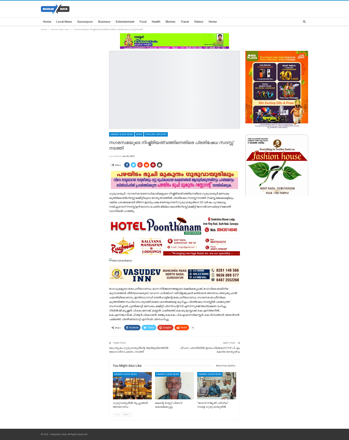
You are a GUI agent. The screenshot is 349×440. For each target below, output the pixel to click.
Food (143, 21)
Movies (170, 21)
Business (104, 21)
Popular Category (156, 134)
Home (47, 21)
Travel (185, 21)
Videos (198, 21)
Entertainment (125, 21)
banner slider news (121, 134)
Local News (64, 21)
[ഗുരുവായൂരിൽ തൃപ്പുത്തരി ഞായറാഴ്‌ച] (132, 385)
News (139, 134)
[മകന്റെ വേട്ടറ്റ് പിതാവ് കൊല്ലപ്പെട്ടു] (174, 385)
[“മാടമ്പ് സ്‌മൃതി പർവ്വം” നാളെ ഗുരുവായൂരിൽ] (216, 385)
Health (156, 21)
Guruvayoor (85, 21)
